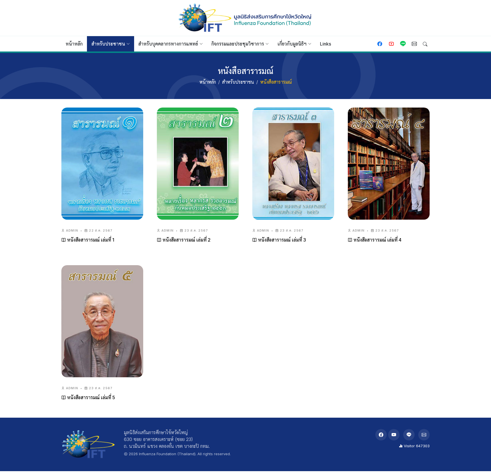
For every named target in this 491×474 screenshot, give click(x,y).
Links (325, 44)
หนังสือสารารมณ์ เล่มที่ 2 (186, 240)
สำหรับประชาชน (238, 82)
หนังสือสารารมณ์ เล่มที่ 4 (376, 240)
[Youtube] (391, 44)
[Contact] (414, 44)
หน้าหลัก (74, 44)
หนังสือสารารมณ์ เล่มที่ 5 (90, 397)
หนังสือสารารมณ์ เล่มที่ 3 (281, 240)
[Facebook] (381, 434)
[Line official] (403, 44)
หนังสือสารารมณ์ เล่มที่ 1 (90, 240)
